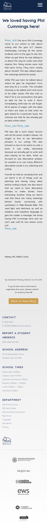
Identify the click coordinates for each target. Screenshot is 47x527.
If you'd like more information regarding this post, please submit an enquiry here (22, 289)
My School (6, 416)
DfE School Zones (10, 404)
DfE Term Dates (9, 408)
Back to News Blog (23, 301)
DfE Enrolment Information (13, 412)
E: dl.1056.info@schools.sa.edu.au (16, 326)
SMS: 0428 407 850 (10, 342)
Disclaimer (7, 423)
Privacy (5, 427)
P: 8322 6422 (7, 322)
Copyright (6, 419)
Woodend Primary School (19, 280)
